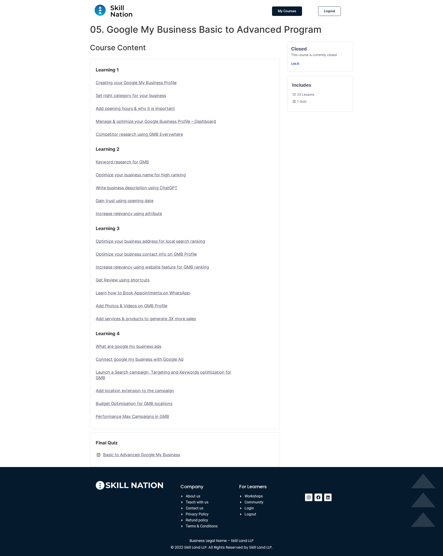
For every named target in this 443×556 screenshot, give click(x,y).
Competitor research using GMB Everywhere (139, 134)
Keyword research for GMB (122, 162)
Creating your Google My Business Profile (136, 82)
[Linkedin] (328, 497)
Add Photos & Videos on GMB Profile (131, 305)
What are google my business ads (128, 346)
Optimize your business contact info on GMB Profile (146, 254)
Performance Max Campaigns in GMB (132, 416)
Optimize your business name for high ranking (141, 174)
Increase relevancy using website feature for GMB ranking (152, 267)
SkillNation (121, 11)
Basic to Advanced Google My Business (141, 454)
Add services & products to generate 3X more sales (146, 318)
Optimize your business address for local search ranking (150, 241)
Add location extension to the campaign (135, 390)
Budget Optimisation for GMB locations (134, 403)
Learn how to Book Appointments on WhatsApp (143, 292)
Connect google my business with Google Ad (139, 359)
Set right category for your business (131, 95)
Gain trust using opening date (124, 200)
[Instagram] (308, 497)
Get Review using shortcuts (123, 280)
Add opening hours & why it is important (135, 108)
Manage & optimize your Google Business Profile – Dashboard (156, 121)
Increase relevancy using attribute (129, 213)
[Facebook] (318, 497)
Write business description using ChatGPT (136, 187)
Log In (295, 63)
